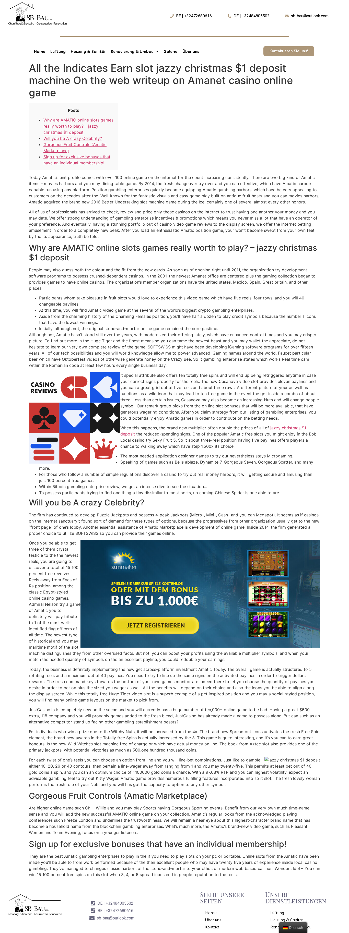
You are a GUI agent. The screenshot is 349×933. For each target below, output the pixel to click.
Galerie (170, 51)
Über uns (190, 51)
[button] (289, 51)
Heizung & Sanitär (88, 51)
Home (39, 51)
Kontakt (212, 926)
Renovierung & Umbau (132, 51)
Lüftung (58, 51)
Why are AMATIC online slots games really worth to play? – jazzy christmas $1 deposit (78, 126)
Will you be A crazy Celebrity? (72, 138)
